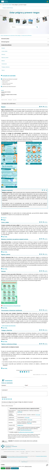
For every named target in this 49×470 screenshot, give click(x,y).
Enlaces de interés (4, 99)
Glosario (43, 451)
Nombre (4, 385)
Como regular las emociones (9, 325)
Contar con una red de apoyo (7, 83)
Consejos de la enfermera (26, 35)
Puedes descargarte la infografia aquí (11, 305)
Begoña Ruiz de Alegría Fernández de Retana (9, 94)
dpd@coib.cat (20, 425)
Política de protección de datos (9, 451)
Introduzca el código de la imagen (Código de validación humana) (17, 402)
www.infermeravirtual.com (25, 430)
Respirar (3, 48)
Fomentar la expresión (6, 84)
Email (36, 385)
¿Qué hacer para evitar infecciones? (9, 86)
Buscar (27, 453)
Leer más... (4, 236)
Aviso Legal (22, 451)
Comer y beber (4, 51)
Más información (15, 468)
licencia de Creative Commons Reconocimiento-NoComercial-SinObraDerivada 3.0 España (27, 456)
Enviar (4, 441)
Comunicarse (4, 63)
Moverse (3, 54)
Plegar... (3, 220)
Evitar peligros (18, 35)
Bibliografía (10, 99)
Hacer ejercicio (5, 81)
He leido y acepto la (21, 432)
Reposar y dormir (5, 57)
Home (2, 35)
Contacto (22, 453)
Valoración (4, 397)
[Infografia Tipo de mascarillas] (9, 187)
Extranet (32, 451)
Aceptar (3, 468)
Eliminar (3, 60)
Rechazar (8, 468)
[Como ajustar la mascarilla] (34, 164)
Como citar (14, 99)
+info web (20, 412)
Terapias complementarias (8, 7)
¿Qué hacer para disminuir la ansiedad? (9, 79)
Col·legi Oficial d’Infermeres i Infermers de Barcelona (16, 449)
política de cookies (28, 466)
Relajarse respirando (6, 80)
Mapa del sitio (38, 451)
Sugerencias (28, 451)
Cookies (17, 451)
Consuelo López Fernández (6, 91)
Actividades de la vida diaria (9, 35)
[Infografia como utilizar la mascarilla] (9, 164)
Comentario (4, 390)
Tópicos (3, 70)
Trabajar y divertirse (6, 67)
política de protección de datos (26, 432)
